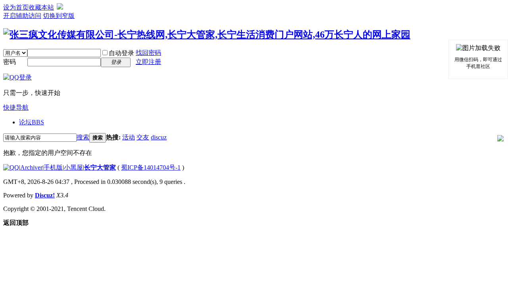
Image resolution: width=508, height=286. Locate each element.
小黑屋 (73, 167)
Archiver (31, 167)
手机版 (53, 167)
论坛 (31, 122)
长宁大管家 (100, 167)
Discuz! (45, 195)
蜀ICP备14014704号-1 (151, 167)
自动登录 (121, 53)
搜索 (83, 137)
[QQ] (11, 167)
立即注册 (148, 61)
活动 (128, 137)
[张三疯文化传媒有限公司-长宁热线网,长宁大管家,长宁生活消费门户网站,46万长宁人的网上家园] (206, 34)
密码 (9, 61)
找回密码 (148, 52)
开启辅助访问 (22, 15)
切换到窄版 (59, 15)
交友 (143, 137)
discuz (159, 137)
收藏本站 (41, 7)
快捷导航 (16, 107)
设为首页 (16, 7)
